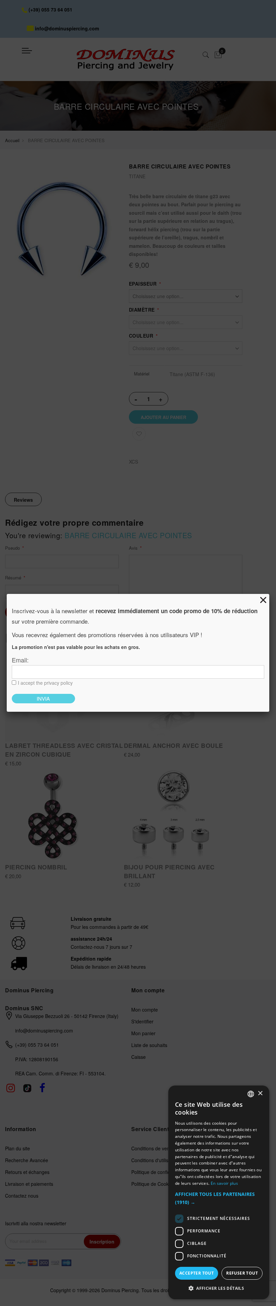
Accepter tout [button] (196, 1273)
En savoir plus (224, 1183)
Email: (20, 659)
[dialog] (218, 1192)
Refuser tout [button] (242, 1273)
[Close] (263, 600)
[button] (219, 1198)
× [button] (260, 1093)
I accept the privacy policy (45, 682)
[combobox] (250, 1094)
